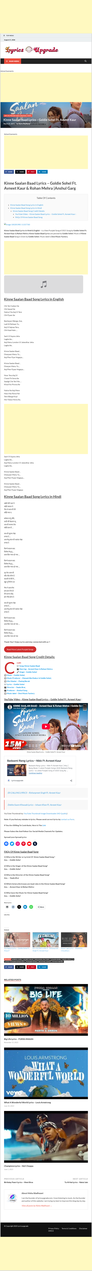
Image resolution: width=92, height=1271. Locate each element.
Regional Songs (26, 116)
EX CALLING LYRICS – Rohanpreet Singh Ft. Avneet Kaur (34, 792)
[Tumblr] (35, 844)
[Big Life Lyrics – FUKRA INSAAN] (46, 1010)
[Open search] (85, 61)
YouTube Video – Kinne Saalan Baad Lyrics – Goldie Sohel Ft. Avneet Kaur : (45, 214)
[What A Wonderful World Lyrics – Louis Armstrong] (46, 1074)
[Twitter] (12, 844)
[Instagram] (18, 844)
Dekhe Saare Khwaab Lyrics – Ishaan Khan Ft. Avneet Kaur (34, 804)
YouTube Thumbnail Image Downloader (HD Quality (45, 813)
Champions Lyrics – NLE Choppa (18, 1166)
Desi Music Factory (42, 959)
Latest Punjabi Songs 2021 (15, 962)
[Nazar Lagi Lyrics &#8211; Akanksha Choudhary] (74, 939)
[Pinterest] (23, 844)
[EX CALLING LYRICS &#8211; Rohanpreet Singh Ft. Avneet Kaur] (46, 939)
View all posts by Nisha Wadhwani (37, 1205)
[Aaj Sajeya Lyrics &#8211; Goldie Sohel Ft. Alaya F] (17, 939)
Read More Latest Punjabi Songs (20, 649)
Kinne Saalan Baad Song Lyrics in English (26, 205)
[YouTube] (29, 844)
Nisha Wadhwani (24, 124)
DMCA (51, 1231)
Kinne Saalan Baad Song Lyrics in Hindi (26, 208)
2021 (5, 116)
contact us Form (67, 819)
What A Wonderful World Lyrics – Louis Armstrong (27, 1102)
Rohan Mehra (57, 962)
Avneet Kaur (28, 959)
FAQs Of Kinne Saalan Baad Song (28, 217)
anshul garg (17, 959)
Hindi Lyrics (66, 959)
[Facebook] (6, 844)
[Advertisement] (46, 16)
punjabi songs (15, 116)
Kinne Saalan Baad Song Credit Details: (29, 211)
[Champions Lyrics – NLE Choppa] (46, 1137)
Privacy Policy (53, 1228)
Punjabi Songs (31, 962)
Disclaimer (83, 1228)
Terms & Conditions (69, 1228)
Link (44, 825)
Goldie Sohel (56, 959)
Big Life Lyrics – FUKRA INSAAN (18, 1039)
